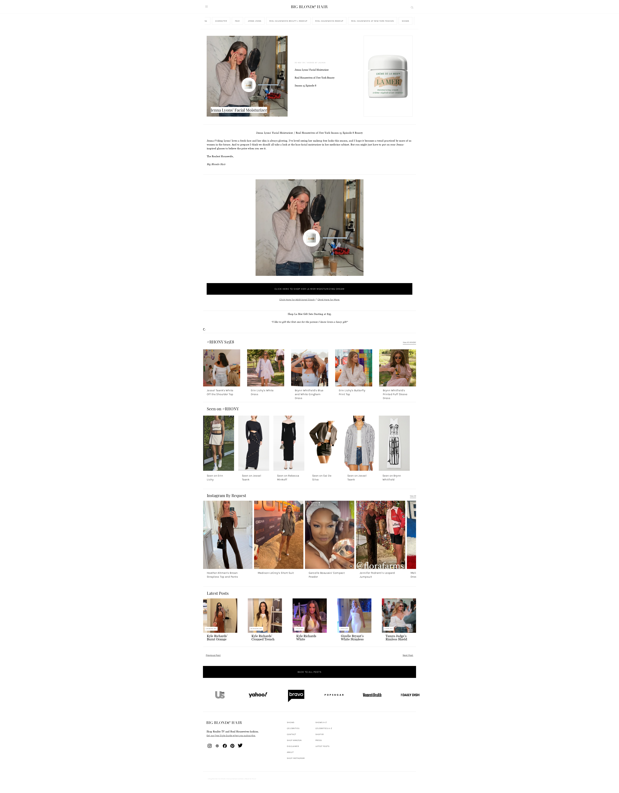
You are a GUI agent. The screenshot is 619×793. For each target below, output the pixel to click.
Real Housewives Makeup (329, 21)
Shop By (319, 734)
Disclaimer (293, 746)
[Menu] (206, 6)
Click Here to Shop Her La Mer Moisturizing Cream (309, 288)
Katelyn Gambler (238, 779)
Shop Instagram (296, 758)
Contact (291, 734)
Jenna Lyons (254, 21)
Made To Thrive (250, 779)
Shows (405, 21)
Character (221, 21)
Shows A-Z (321, 722)
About (290, 752)
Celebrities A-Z (323, 728)
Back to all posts (309, 671)
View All (413, 496)
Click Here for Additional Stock (297, 299)
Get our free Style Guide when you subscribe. (230, 735)
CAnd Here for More (329, 299)
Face (237, 21)
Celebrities (293, 728)
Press (318, 740)
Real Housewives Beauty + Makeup (288, 21)
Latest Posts (322, 746)
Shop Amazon (294, 740)
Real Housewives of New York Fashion (372, 21)
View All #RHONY (409, 342)
